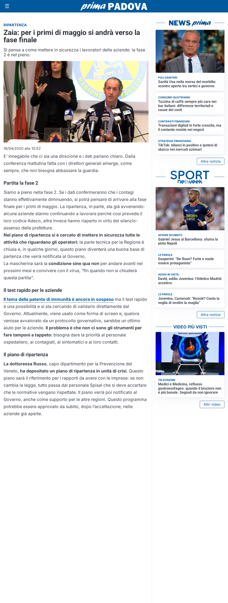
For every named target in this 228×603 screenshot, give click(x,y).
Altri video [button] (212, 404)
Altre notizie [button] (211, 161)
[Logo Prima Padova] (114, 6)
